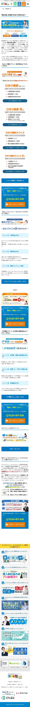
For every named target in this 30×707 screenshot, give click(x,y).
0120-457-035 (16, 199)
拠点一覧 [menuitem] (20, 684)
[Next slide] (28, 663)
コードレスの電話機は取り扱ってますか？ (16, 567)
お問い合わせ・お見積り (16, 204)
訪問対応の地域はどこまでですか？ (14, 628)
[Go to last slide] (1, 663)
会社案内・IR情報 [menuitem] (11, 684)
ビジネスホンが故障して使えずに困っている (16, 582)
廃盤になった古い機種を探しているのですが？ (16, 552)
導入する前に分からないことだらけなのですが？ (16, 644)
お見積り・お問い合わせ (16, 524)
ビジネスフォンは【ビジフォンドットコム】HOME (3, 8)
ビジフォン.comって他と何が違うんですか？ (16, 613)
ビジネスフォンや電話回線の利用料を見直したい (16, 598)
